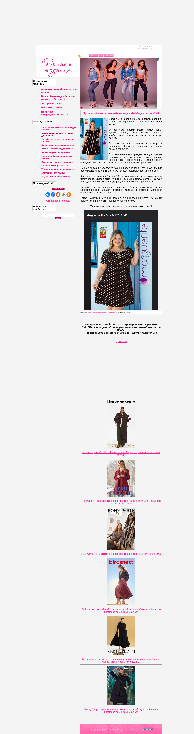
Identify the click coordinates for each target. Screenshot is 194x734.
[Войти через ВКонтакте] (47, 194)
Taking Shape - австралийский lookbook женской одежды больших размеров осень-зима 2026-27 (121, 710)
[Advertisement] (97, 21)
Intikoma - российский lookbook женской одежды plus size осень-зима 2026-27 (121, 453)
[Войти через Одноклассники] (68, 194)
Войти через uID (58, 188)
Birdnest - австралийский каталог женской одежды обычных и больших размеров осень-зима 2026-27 (121, 610)
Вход (112, 56)
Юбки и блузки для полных (54, 165)
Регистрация (103, 56)
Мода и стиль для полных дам (56, 176)
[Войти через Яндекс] (58, 194)
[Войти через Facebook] (53, 194)
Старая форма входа (58, 200)
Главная (93, 56)
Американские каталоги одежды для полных (102, 312)
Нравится (121, 341)
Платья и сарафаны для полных (57, 149)
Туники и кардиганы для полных (57, 169)
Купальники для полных (53, 173)
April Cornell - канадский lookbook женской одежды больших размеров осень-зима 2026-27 (121, 502)
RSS (155, 48)
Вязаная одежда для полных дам (57, 162)
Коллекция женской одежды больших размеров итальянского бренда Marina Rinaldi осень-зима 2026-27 (121, 660)
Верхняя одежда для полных (55, 152)
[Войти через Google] (63, 194)
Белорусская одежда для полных (57, 145)
